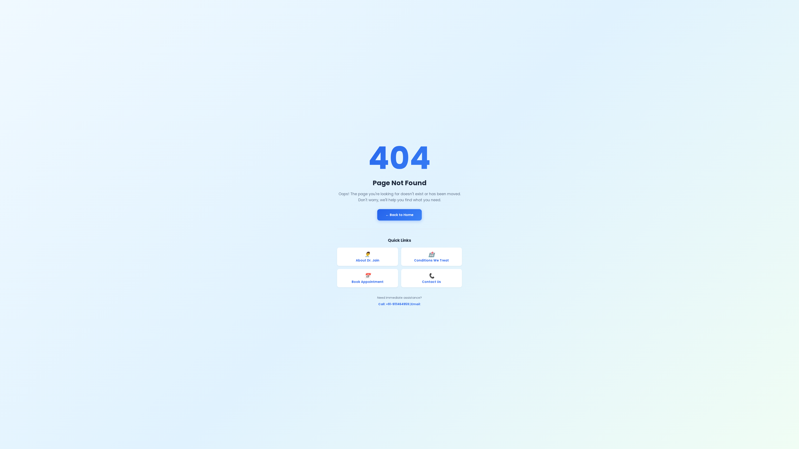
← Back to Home (399, 214)
